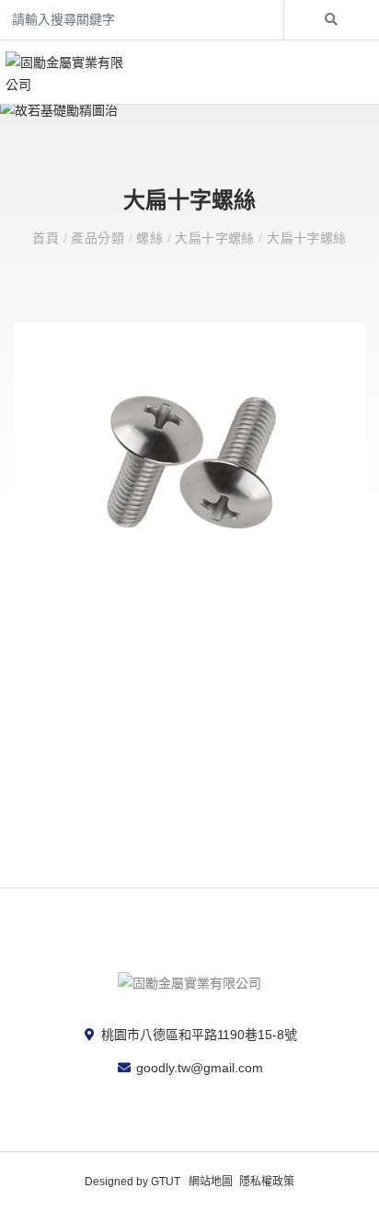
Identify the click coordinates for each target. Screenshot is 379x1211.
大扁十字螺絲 (216, 238)
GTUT (165, 1181)
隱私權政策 (266, 1181)
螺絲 (151, 238)
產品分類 (99, 238)
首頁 (47, 238)
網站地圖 (211, 1181)
